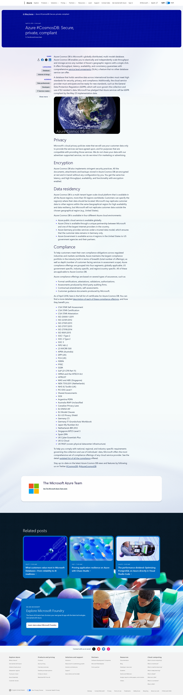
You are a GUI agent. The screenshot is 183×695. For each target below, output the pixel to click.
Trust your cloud (13, 674)
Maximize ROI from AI (44, 677)
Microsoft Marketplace (98, 663)
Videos (122, 680)
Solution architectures (71, 667)
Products (44, 3)
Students (122, 670)
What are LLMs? (152, 677)
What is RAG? (151, 684)
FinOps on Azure (42, 674)
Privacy (109, 691)
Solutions (54, 3)
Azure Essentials (13, 677)
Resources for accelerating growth (74, 663)
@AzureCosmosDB (87, 466)
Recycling (145, 691)
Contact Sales (106, 3)
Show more (43, 97)
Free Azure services (43, 667)
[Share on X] (46, 60)
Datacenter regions (14, 670)
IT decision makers (43, 91)
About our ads (155, 691)
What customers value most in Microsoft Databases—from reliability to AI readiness (45, 570)
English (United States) (18, 690)
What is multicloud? (153, 663)
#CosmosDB (72, 466)
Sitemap (89, 691)
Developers (46, 87)
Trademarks (127, 691)
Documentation (124, 660)
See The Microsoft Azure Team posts (55, 489)
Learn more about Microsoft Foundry (42, 625)
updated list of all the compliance (75, 458)
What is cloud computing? (155, 660)
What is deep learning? (154, 670)
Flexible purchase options (45, 670)
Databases (46, 70)
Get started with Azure (119, 3)
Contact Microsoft (100, 691)
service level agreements (80, 69)
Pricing (63, 3)
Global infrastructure (15, 667)
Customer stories (14, 680)
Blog (121, 663)
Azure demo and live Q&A (72, 674)
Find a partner (95, 667)
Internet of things (44, 74)
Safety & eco (136, 691)
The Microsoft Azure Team (34, 37)
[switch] (168, 3)
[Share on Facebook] (42, 60)
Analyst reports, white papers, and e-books (132, 677)
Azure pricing (41, 663)
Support (96, 3)
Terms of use (117, 691)
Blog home (29, 14)
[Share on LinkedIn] (50, 60)
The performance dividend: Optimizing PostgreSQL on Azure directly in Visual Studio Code (136, 570)
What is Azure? (13, 660)
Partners (71, 3)
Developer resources (126, 667)
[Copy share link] (38, 60)
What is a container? (153, 680)
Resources (81, 3)
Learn (90, 3)
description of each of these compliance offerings (96, 299)
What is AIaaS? (152, 674)
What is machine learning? (155, 667)
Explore (36, 3)
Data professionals (43, 83)
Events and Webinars (126, 674)
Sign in (131, 3)
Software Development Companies (101, 660)
